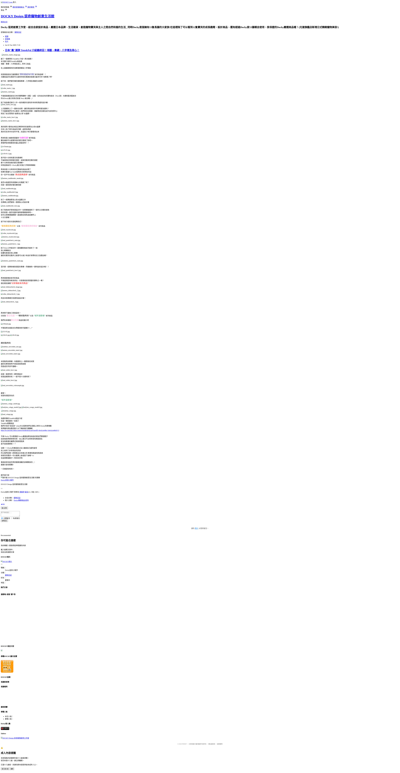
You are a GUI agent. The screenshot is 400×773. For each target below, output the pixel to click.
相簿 (6, 36)
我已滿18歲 (5, 769)
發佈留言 (4, 521)
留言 (26, 492)
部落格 (7, 39)
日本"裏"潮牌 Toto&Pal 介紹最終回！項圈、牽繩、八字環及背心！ (42, 50)
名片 (6, 41)
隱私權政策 (211, 744)
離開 (12, 769)
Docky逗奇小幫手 (7, 480)
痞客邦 (21, 492)
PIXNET (184, 744)
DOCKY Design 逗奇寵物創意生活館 (27, 16)
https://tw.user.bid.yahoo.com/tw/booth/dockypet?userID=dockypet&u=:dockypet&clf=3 (30, 430)
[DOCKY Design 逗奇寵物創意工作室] (15, 738)
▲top (3, 504)
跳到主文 (4, 22)
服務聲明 (219, 744)
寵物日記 (18, 32)
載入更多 (4, 508)
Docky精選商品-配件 (21, 500)
